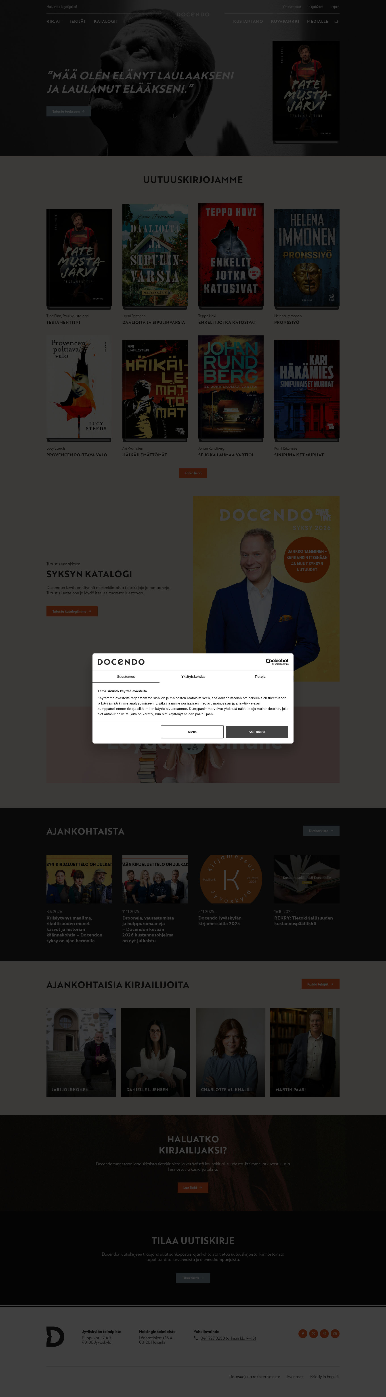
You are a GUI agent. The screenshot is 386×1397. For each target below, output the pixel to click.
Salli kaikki (257, 732)
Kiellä (192, 732)
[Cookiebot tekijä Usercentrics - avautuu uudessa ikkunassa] (269, 662)
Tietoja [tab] (260, 676)
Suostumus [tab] (126, 676)
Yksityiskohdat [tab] (193, 676)
